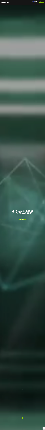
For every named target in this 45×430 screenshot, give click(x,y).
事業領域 (12, 2)
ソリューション (16, 2)
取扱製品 (26, 2)
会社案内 (30, 2)
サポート (37, 2)
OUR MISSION (22, 219)
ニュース (33, 2)
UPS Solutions (5, 2)
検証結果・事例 (22, 2)
